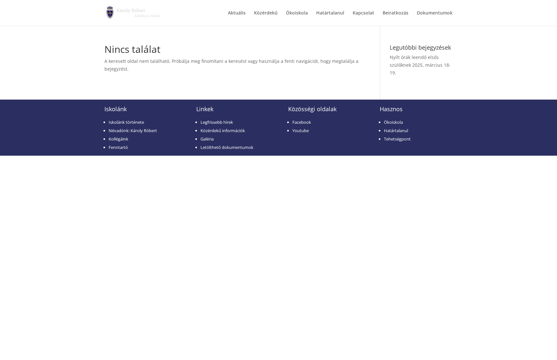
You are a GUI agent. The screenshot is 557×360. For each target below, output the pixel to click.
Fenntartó (118, 147)
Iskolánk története (126, 122)
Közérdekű (266, 13)
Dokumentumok (435, 13)
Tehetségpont (397, 139)
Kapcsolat (363, 13)
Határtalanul (330, 13)
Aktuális (237, 13)
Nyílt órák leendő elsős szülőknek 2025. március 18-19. (420, 65)
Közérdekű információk (222, 130)
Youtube (300, 130)
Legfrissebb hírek (216, 122)
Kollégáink (118, 139)
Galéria (207, 139)
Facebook (301, 122)
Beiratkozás (395, 13)
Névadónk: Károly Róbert (133, 130)
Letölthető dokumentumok (226, 147)
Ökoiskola (297, 13)
